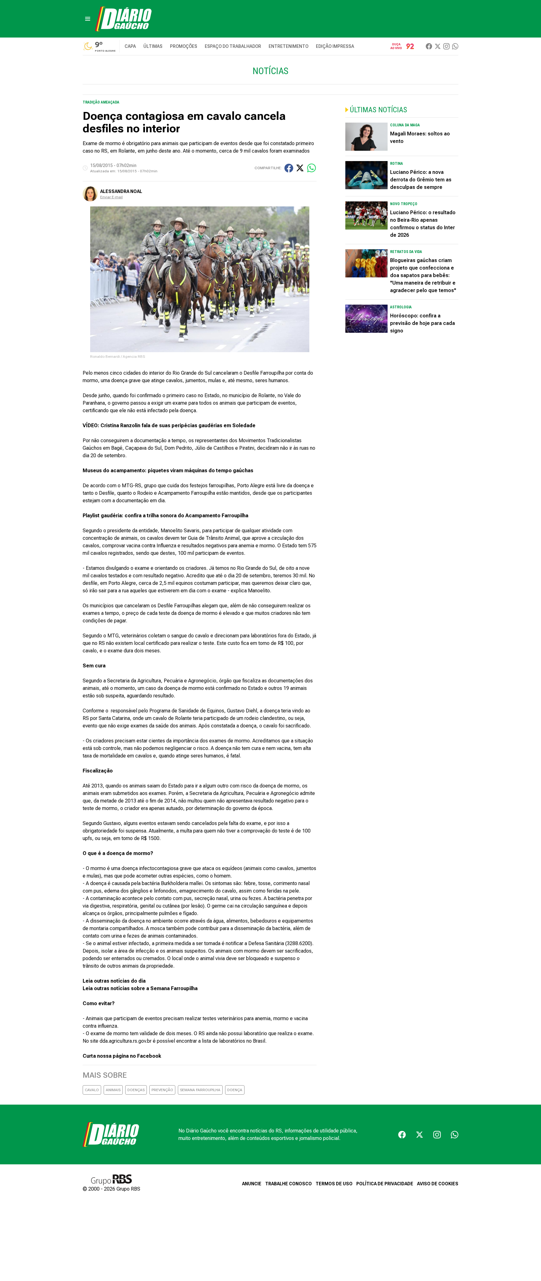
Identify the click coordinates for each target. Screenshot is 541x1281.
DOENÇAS (136, 1090)
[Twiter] (438, 46)
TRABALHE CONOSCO (288, 1183)
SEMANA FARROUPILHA (200, 1090)
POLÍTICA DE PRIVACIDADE (384, 1183)
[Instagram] (446, 46)
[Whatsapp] (455, 46)
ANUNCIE (251, 1183)
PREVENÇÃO (162, 1090)
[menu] (87, 19)
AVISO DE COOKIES (437, 1183)
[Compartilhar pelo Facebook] (288, 168)
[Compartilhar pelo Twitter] (300, 168)
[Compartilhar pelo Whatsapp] (312, 168)
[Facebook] (429, 46)
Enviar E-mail (111, 197)
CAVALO (92, 1090)
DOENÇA (234, 1090)
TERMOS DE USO (334, 1183)
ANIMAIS (113, 1090)
